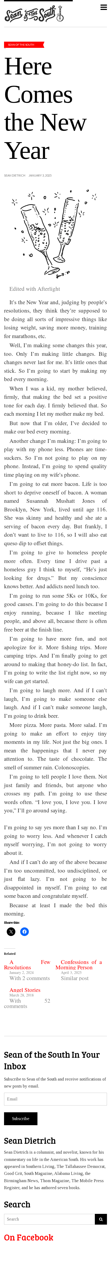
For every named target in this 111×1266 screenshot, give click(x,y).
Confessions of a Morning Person (79, 964)
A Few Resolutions (27, 964)
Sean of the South (21, 44)
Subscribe (20, 1118)
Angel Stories (24, 990)
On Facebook (28, 1237)
